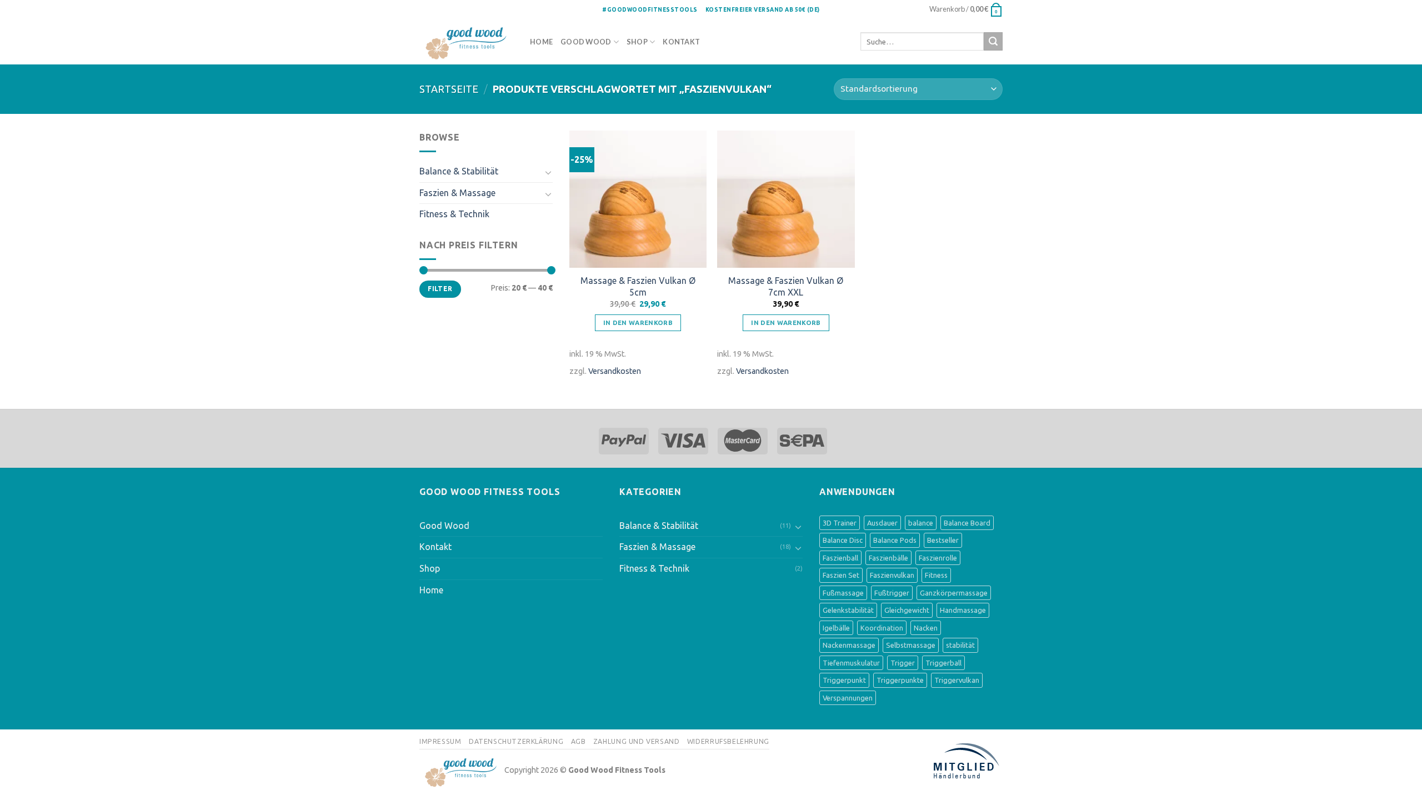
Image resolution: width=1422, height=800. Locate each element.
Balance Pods (895, 540)
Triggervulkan (956, 680)
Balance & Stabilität (458, 171)
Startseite (448, 88)
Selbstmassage (910, 645)
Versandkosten (614, 371)
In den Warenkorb (638, 322)
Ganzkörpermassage (954, 593)
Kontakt (681, 41)
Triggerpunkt (844, 680)
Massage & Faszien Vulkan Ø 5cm (637, 286)
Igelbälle (836, 628)
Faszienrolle (938, 558)
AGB (578, 741)
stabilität (960, 645)
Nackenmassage (849, 645)
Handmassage (963, 610)
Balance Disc (843, 540)
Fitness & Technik (454, 214)
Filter (440, 288)
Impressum (440, 741)
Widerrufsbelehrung (728, 741)
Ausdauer (882, 523)
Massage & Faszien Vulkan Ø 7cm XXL (785, 286)
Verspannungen (848, 698)
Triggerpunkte (900, 680)
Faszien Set (841, 575)
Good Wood (585, 41)
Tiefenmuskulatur (851, 663)
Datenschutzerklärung (516, 741)
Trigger (902, 663)
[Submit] (993, 41)
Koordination (881, 628)
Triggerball (943, 663)
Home (541, 41)
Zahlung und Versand (636, 741)
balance (920, 523)
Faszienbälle (888, 558)
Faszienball (840, 558)
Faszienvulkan (892, 575)
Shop (637, 41)
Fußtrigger (891, 593)
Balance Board (967, 523)
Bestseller (943, 540)
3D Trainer (840, 523)
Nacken (926, 628)
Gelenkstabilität (848, 610)
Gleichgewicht (906, 610)
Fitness (936, 575)
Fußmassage (843, 593)
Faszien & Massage (457, 193)
